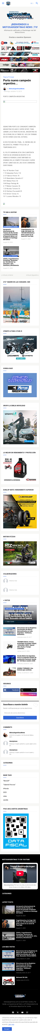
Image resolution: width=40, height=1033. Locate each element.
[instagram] (27, 1012)
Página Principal (8, 77)
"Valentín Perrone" (9, 785)
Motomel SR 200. (22, 977)
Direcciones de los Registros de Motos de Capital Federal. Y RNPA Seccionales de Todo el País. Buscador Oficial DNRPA (26, 953)
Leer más (11, 1024)
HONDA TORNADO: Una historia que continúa (25, 669)
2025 (5, 792)
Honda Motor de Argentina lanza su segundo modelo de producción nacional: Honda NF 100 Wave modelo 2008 (26, 658)
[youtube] (22, 1012)
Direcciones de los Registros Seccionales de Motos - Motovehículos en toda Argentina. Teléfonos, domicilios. (26, 631)
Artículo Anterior (7, 275)
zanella (5, 800)
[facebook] (13, 1012)
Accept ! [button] (7, 1029)
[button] (3, 3)
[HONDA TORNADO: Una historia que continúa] (9, 672)
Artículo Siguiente (32, 275)
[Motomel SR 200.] (8, 981)
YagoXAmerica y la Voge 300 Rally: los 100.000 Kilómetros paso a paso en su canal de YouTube (27, 233)
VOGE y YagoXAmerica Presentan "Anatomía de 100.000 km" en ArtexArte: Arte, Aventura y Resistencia (11, 262)
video (5, 796)
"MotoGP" (6, 781)
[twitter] (18, 1012)
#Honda (6, 788)
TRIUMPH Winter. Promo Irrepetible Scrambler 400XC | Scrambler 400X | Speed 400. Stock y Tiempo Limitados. (26, 645)
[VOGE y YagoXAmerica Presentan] (8, 936)
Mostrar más (13, 581)
